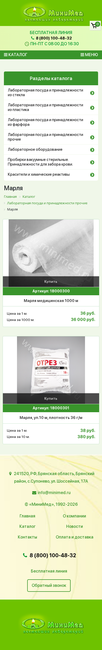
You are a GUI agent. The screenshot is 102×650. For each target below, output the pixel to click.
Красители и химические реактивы (39, 174)
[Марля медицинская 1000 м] (51, 253)
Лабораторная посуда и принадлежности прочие (45, 137)
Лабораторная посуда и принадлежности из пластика (45, 107)
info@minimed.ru (54, 492)
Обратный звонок (49, 585)
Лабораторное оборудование (35, 149)
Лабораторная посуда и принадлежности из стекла (45, 92)
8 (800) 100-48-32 (53, 38)
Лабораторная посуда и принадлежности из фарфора (45, 122)
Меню (91, 54)
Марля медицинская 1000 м (51, 300)
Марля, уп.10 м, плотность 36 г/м (51, 417)
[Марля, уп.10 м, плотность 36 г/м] (51, 370)
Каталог (17, 54)
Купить (51, 281)
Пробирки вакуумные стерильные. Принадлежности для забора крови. (40, 162)
